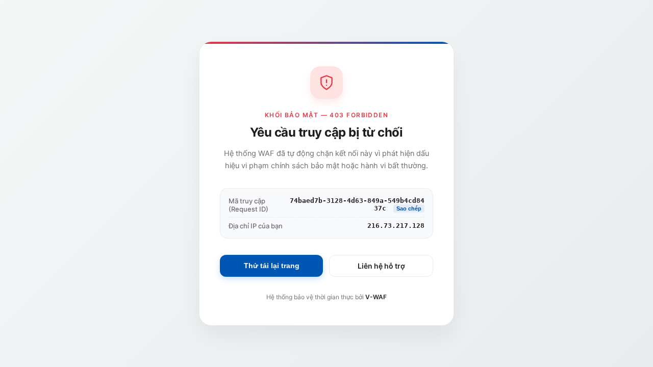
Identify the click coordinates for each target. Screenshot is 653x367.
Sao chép (408, 208)
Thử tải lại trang (271, 265)
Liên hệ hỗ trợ (381, 265)
